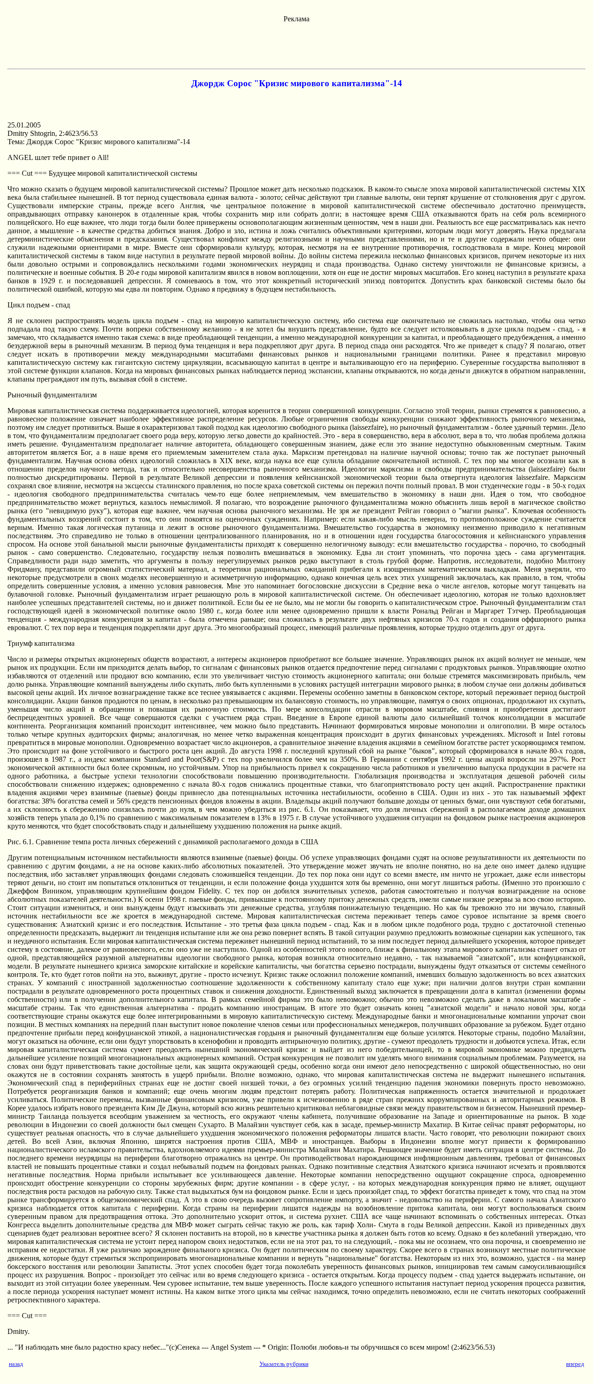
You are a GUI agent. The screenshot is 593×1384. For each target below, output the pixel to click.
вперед (575, 1363)
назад (16, 1363)
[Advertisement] (296, 44)
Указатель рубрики (284, 1363)
